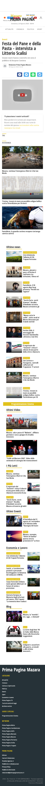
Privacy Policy (6, 767)
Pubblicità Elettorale (8, 770)
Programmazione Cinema (10, 716)
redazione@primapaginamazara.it (13, 773)
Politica (30, 29)
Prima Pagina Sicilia (8, 743)
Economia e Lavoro (8, 697)
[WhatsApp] (33, 74)
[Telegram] (39, 74)
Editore (4, 755)
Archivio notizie (7, 706)
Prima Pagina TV (7, 700)
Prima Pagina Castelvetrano (11, 728)
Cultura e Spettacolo (8, 686)
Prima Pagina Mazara (9, 737)
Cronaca (20, 29)
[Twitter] (26, 74)
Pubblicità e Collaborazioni (10, 764)
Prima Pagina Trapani (9, 746)
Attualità (9, 29)
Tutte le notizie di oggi (9, 703)
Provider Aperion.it (8, 761)
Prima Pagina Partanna (9, 740)
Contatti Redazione (8, 758)
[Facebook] (19, 74)
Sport (39, 29)
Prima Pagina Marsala (9, 734)
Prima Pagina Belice (8, 725)
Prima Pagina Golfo (8, 731)
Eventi (4, 692)
